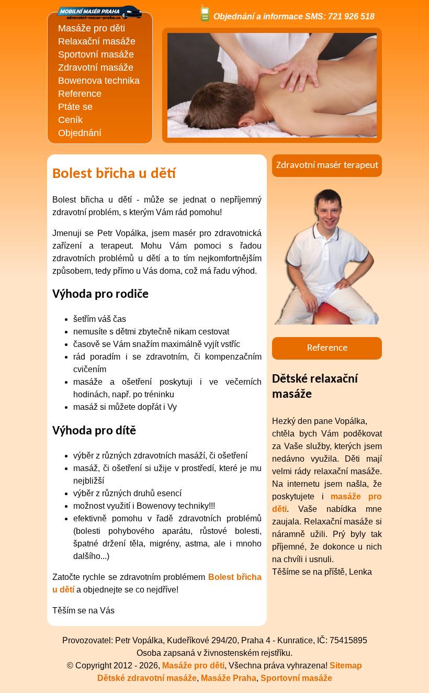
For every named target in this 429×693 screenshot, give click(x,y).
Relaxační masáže (97, 41)
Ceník (70, 120)
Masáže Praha (228, 678)
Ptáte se (75, 107)
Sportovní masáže (96, 54)
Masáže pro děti (91, 28)
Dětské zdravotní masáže (147, 678)
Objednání (79, 133)
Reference (79, 93)
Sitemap (346, 665)
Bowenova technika (99, 80)
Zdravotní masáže (95, 67)
